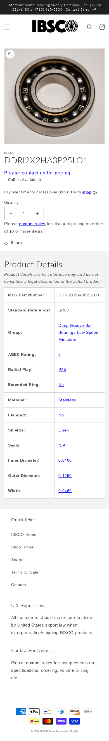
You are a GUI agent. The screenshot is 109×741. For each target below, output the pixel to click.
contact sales (32, 223)
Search (18, 559)
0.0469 (65, 490)
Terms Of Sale (25, 572)
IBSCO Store (47, 731)
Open (63, 430)
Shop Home (22, 547)
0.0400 (65, 460)
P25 (62, 369)
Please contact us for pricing (37, 173)
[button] (7, 27)
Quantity (11, 202)
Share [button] (16, 242)
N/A (61, 445)
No (61, 384)
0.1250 (65, 475)
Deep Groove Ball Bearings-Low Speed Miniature (78, 332)
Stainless (67, 400)
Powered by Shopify (67, 731)
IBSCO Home (24, 534)
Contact (18, 584)
